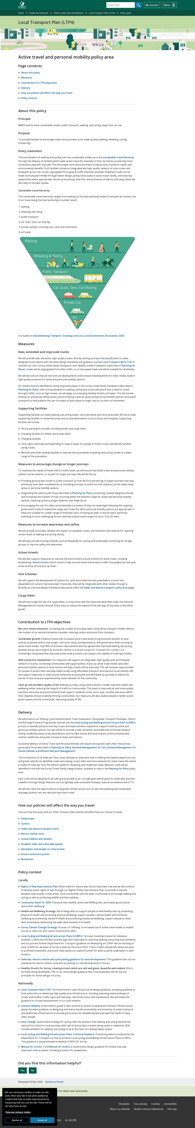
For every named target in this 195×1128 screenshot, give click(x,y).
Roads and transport (38, 13)
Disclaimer (124, 1103)
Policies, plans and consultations (69, 13)
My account (152, 5)
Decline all (17, 1120)
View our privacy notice (18, 1112)
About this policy (30, 72)
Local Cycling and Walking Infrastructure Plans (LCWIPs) (104, 722)
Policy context (29, 98)
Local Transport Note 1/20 (117, 362)
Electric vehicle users (32, 833)
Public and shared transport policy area (105, 587)
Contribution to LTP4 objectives (39, 82)
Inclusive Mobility (30, 1005)
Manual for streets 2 (60, 1046)
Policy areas (125, 13)
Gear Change (28, 1021)
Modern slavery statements (148, 1109)
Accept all (42, 1120)
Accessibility (170, 1103)
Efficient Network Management (57, 751)
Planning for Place (28, 389)
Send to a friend (54, 1081)
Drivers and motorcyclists (35, 854)
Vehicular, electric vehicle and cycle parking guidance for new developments (63, 959)
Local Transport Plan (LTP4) (102, 13)
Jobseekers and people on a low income (43, 849)
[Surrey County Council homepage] (22, 5)
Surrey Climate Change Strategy (39, 927)
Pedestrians (28, 818)
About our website (120, 1109)
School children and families (36, 838)
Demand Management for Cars (89, 747)
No (32, 1070)
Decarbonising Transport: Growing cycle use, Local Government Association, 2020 (79, 335)
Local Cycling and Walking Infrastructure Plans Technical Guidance (57, 1034)
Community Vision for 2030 (36, 902)
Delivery (25, 87)
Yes (23, 1070)
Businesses (27, 859)
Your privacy (140, 1103)
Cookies (155, 1103)
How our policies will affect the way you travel (46, 92)
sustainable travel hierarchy (118, 157)
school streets (41, 562)
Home (21, 13)
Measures (26, 77)
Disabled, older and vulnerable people (42, 844)
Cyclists (25, 823)
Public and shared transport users (40, 828)
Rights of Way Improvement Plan (39, 886)
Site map (172, 1109)
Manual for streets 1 (32, 1046)
